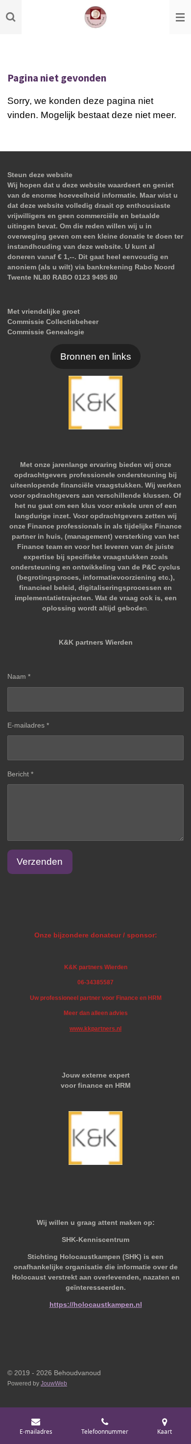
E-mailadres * (28, 725)
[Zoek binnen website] (11, 17)
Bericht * (20, 774)
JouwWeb (54, 1383)
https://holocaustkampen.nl (95, 1304)
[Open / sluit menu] (180, 17)
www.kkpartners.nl (95, 1028)
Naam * (18, 676)
